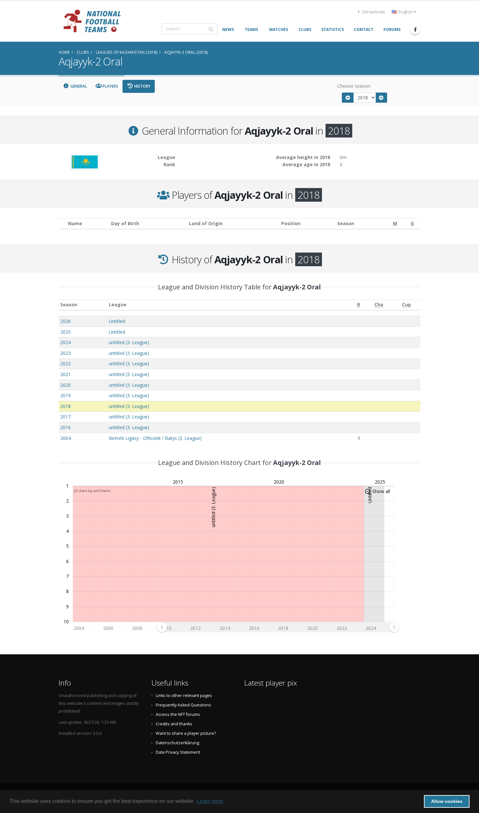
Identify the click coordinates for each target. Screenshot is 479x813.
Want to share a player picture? (186, 733)
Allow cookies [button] (446, 801)
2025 (65, 332)
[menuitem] (278, 627)
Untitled (117, 321)
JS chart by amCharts (92, 490)
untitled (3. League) (129, 342)
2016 (65, 427)
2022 (65, 363)
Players (110, 86)
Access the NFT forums (178, 714)
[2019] (381, 98)
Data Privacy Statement (178, 752)
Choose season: (354, 86)
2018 (65, 406)
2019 (65, 395)
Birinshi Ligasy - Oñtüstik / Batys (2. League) (155, 438)
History (142, 86)
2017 (65, 417)
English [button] (406, 12)
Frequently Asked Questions (183, 705)
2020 (65, 385)
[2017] (348, 98)
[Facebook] (415, 30)
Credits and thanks (174, 724)
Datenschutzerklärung (177, 743)
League (117, 304)
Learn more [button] (210, 801)
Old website (373, 12)
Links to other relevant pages (184, 695)
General (78, 86)
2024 (65, 342)
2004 (65, 438)
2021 (65, 374)
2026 (65, 321)
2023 (65, 353)
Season (68, 304)
